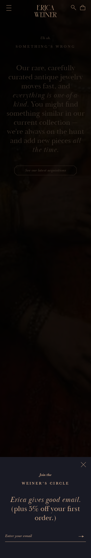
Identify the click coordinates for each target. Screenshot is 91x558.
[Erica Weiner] (45, 11)
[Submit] (81, 536)
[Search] (73, 8)
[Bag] (82, 8)
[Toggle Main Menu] (8, 8)
